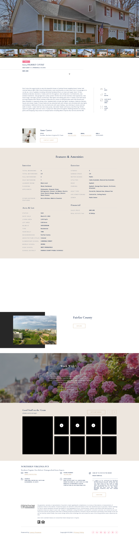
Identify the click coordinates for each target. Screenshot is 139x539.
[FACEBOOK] (93, 532)
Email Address (97, 475)
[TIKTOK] (108, 532)
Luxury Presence (35, 532)
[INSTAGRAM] (116, 532)
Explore (79, 326)
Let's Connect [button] (69, 389)
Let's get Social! (96, 412)
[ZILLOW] (104, 532)
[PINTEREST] (100, 532)
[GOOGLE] (112, 532)
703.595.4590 (67, 474)
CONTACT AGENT (49, 140)
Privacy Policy (79, 532)
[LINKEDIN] (97, 532)
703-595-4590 (72, 135)
